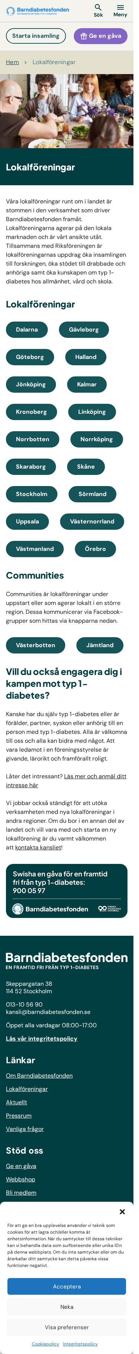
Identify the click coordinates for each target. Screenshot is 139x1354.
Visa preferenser (67, 1327)
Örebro (95, 549)
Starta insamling (36, 36)
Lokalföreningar (54, 62)
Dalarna (27, 329)
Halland (85, 357)
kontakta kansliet (38, 847)
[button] (122, 1211)
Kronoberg (31, 412)
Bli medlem (21, 1193)
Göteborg (30, 357)
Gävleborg (84, 329)
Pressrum (19, 1116)
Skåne (86, 466)
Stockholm (31, 494)
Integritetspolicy (80, 1344)
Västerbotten (35, 645)
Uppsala (27, 521)
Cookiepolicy (45, 1344)
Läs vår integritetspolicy (41, 1038)
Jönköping (31, 384)
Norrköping (96, 439)
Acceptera (67, 1286)
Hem (12, 62)
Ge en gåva (104, 36)
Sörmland (92, 494)
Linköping (92, 412)
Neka (66, 1307)
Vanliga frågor (25, 1129)
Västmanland (35, 549)
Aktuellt (16, 1102)
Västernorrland (92, 521)
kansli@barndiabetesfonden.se (48, 1012)
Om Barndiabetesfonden (39, 1075)
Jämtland (99, 645)
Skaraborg (31, 466)
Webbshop (20, 1179)
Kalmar (87, 384)
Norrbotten (32, 439)
